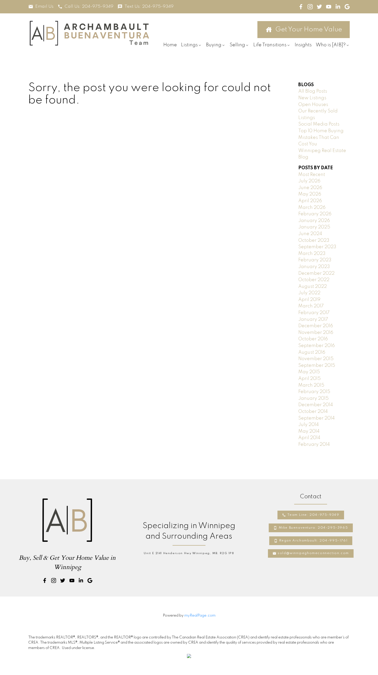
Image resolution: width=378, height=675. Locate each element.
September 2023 (317, 247)
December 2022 (316, 273)
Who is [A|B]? (331, 45)
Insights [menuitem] (303, 45)
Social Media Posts (318, 124)
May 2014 (309, 431)
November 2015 (316, 359)
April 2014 (309, 438)
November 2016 (315, 332)
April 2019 (309, 299)
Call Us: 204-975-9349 (89, 6)
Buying (213, 45)
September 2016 (316, 345)
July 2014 (308, 424)
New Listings (312, 98)
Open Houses (313, 104)
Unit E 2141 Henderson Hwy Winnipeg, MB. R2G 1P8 (189, 553)
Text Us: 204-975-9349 (149, 6)
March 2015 (311, 385)
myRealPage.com (199, 615)
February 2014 (314, 444)
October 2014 (313, 411)
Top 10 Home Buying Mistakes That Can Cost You (321, 137)
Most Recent (311, 174)
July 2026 (309, 181)
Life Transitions (269, 45)
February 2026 (314, 214)
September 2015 (316, 365)
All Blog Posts (312, 91)
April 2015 (309, 378)
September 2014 (316, 418)
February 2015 (314, 391)
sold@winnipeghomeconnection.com (313, 553)
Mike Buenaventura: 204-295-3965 (313, 527)
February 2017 (314, 312)
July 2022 (309, 293)
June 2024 (310, 234)
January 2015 (313, 398)
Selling (237, 45)
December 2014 (315, 405)
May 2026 (309, 194)
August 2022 (312, 286)
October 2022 (313, 280)
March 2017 (311, 306)
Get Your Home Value (308, 29)
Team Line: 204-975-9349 (313, 515)
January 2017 (313, 319)
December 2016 (315, 326)
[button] (40, 6)
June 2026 (310, 187)
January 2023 (314, 266)
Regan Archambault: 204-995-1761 (313, 540)
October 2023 (313, 240)
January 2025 (314, 227)
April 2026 (310, 201)
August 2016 (311, 352)
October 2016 (313, 339)
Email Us (44, 6)
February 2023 (314, 260)
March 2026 (312, 207)
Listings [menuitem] (189, 45)
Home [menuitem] (170, 45)
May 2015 (309, 372)
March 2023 (312, 253)
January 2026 (314, 220)
